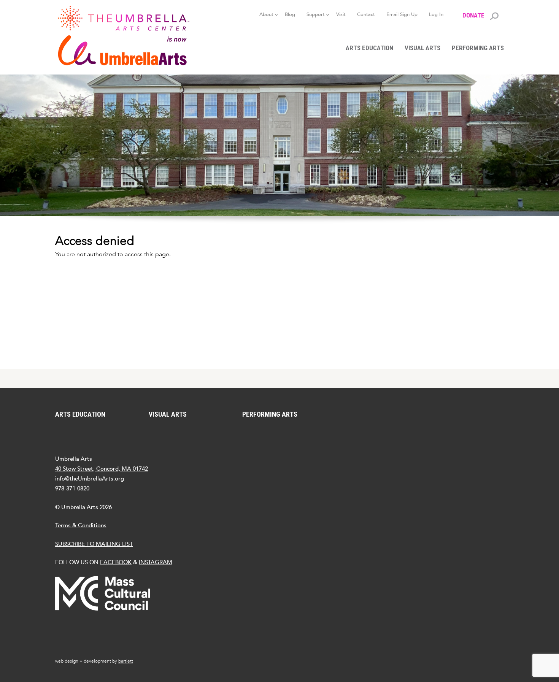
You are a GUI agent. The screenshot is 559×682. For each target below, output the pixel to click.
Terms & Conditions (80, 525)
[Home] (127, 35)
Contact (366, 14)
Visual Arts (422, 48)
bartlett (125, 661)
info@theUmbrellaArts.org (89, 478)
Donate (473, 15)
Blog (290, 14)
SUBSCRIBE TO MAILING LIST (94, 543)
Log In (436, 14)
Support (315, 14)
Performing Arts (478, 48)
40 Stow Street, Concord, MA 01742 (101, 468)
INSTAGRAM (155, 562)
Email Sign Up (402, 14)
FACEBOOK (116, 562)
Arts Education (369, 48)
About (266, 14)
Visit (341, 14)
